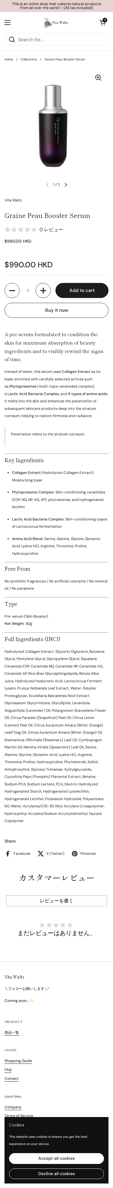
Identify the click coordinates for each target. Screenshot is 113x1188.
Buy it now (56, 310)
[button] (102, 23)
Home (9, 59)
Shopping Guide (18, 1060)
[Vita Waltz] (55, 23)
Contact (12, 1078)
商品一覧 (12, 1032)
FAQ (8, 1069)
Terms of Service (19, 1115)
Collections (29, 59)
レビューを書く (57, 901)
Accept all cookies (56, 1158)
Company (13, 1107)
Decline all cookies (56, 1173)
